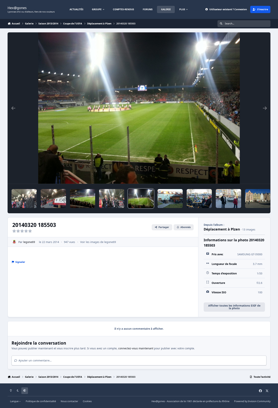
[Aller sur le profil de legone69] (14, 242)
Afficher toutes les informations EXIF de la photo (234, 307)
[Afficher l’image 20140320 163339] (257, 198)
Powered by (252, 401)
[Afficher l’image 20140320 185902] (53, 198)
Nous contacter (69, 401)
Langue (14, 401)
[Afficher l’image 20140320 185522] (111, 198)
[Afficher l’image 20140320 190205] (24, 198)
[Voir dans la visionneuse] (139, 108)
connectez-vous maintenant (135, 348)
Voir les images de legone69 (98, 242)
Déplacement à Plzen (222, 229)
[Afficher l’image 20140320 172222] (170, 198)
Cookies (87, 401)
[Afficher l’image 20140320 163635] (228, 198)
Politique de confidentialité (41, 401)
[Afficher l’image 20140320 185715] (82, 198)
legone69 (29, 242)
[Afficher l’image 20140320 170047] (199, 198)
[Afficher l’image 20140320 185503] (140, 198)
